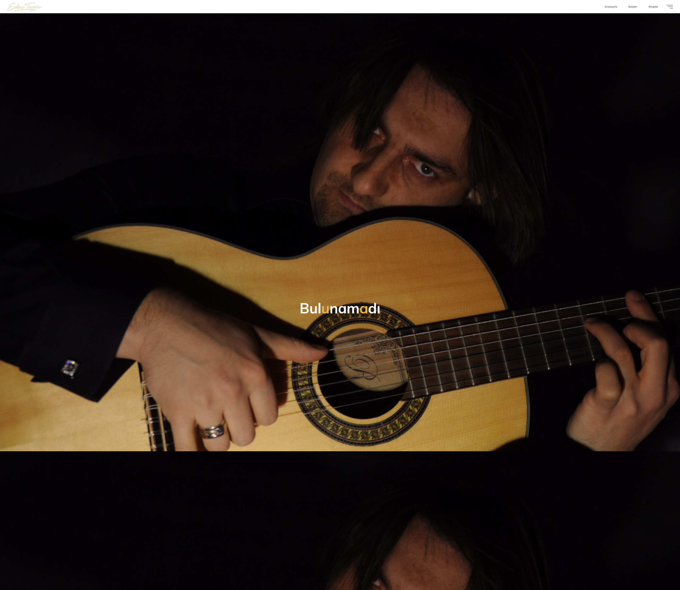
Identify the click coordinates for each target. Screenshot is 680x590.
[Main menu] (670, 6)
